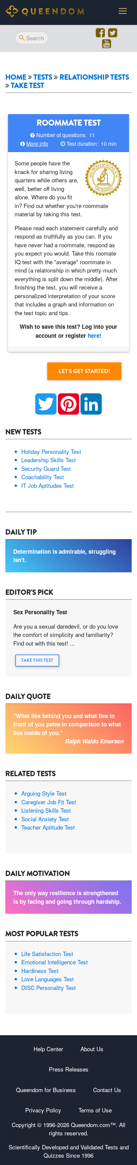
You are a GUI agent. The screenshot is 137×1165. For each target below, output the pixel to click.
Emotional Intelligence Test (54, 962)
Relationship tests (94, 77)
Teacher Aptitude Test (48, 827)
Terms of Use (95, 1110)
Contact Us (107, 1089)
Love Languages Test (47, 979)
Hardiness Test (40, 970)
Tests (43, 77)
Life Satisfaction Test (47, 953)
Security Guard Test (46, 468)
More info (37, 143)
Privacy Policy (43, 1110)
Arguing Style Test (44, 793)
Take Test (27, 86)
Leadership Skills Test (48, 460)
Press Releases (68, 1069)
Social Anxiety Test (45, 819)
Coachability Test (42, 477)
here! (94, 335)
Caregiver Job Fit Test (48, 802)
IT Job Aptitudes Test (47, 485)
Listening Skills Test (46, 810)
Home (15, 77)
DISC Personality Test (48, 987)
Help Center (48, 1049)
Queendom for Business (46, 1089)
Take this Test (37, 660)
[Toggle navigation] (123, 11)
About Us (91, 1049)
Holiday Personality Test (51, 451)
